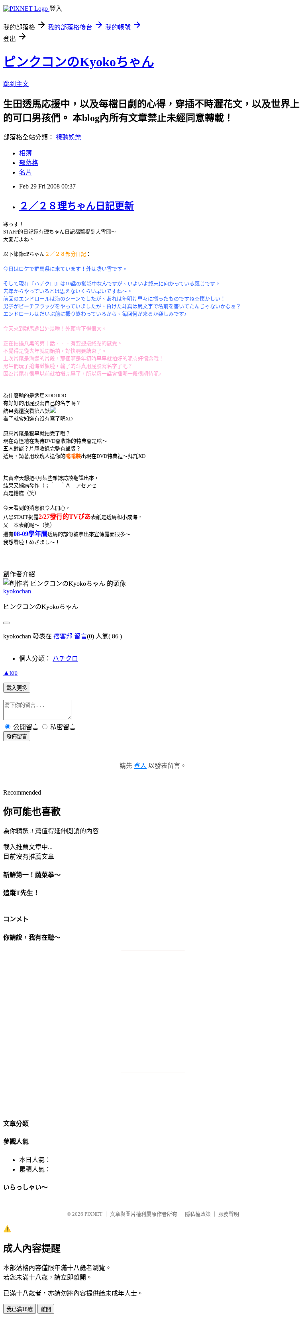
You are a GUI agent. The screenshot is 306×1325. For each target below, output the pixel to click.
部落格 (28, 162)
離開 (46, 1309)
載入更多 (16, 688)
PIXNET (93, 1214)
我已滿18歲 (19, 1309)
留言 (80, 636)
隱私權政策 (198, 1214)
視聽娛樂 (68, 137)
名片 (25, 172)
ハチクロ (65, 658)
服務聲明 (228, 1214)
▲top (10, 672)
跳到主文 (16, 83)
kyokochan (17, 591)
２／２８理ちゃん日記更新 (76, 206)
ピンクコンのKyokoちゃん (78, 62)
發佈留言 (16, 737)
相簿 (25, 153)
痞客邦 (63, 636)
